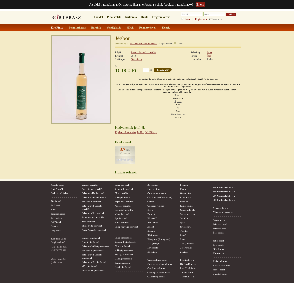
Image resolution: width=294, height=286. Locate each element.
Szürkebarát (185, 227)
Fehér (209, 52)
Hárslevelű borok (188, 264)
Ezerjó (150, 210)
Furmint (151, 214)
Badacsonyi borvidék (91, 201)
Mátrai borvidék (122, 214)
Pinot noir (184, 201)
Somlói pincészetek (91, 242)
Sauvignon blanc (188, 214)
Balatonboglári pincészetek (94, 262)
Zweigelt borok (220, 274)
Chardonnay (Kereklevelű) (159, 197)
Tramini (184, 231)
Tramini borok (187, 276)
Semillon (184, 218)
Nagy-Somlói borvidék (92, 189)
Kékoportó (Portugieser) (158, 239)
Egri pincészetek (122, 263)
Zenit (182, 239)
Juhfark (150, 227)
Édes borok (218, 233)
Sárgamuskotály (187, 210)
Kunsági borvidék (123, 206)
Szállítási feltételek (59, 193)
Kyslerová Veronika (125, 132)
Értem (200, 4)
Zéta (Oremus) (187, 243)
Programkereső (161, 17)
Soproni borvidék (90, 185)
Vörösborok (218, 253)
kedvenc (119, 43)
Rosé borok (218, 245)
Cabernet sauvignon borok (159, 264)
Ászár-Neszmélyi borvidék (94, 230)
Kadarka (151, 231)
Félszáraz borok (220, 224)
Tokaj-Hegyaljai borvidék (126, 227)
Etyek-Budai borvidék (92, 226)
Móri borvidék (88, 221)
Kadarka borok (220, 261)
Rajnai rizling (186, 206)
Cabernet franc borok (157, 260)
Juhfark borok (186, 272)
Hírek (144, 17)
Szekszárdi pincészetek (125, 242)
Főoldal (98, 17)
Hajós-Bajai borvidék (124, 201)
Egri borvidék (121, 218)
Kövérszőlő (152, 247)
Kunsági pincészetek (124, 254)
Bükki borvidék (122, 222)
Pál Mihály (151, 132)
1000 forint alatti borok (224, 187)
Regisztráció (201, 19)
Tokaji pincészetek (123, 267)
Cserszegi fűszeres (155, 206)
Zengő (183, 235)
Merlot (183, 189)
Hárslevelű (152, 218)
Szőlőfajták (56, 222)
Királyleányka (153, 243)
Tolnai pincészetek (123, 238)
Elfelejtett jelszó (215, 19)
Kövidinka (152, 252)
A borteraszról (57, 185)
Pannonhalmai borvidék (93, 217)
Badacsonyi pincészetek (93, 250)
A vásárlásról (57, 189)
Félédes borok (219, 228)
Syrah (183, 222)
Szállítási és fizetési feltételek (143, 43)
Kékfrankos (152, 235)
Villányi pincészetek (124, 250)
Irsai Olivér (152, 222)
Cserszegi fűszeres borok (158, 272)
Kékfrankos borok (221, 265)
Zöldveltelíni (186, 247)
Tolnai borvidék (122, 185)
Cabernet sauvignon (156, 193)
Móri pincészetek (90, 266)
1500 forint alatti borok (224, 191)
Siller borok (218, 249)
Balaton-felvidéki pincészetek (95, 246)
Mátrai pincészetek (123, 258)
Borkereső (131, 17)
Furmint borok (187, 260)
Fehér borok (218, 240)
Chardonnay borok (156, 268)
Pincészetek (114, 17)
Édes (209, 55)
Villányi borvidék (123, 197)
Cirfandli (151, 201)
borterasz (66, 18)
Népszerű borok (220, 208)
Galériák (55, 226)
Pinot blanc (185, 197)
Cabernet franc (154, 189)
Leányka (184, 185)
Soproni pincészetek (91, 238)
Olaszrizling (136, 59)
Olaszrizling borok (156, 276)
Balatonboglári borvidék (93, 213)
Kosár (188, 19)
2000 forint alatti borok (224, 196)
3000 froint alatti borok (224, 200)
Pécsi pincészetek (122, 246)
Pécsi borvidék (121, 193)
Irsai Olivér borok (188, 268)
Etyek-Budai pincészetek (93, 270)
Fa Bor (140, 132)
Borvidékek (56, 218)
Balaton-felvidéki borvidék (143, 52)
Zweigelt (184, 252)
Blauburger (152, 185)
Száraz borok (219, 220)
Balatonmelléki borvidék (93, 193)
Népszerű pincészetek (223, 212)
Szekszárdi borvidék (124, 189)
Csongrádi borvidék (124, 210)
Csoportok (56, 230)
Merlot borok (219, 269)
